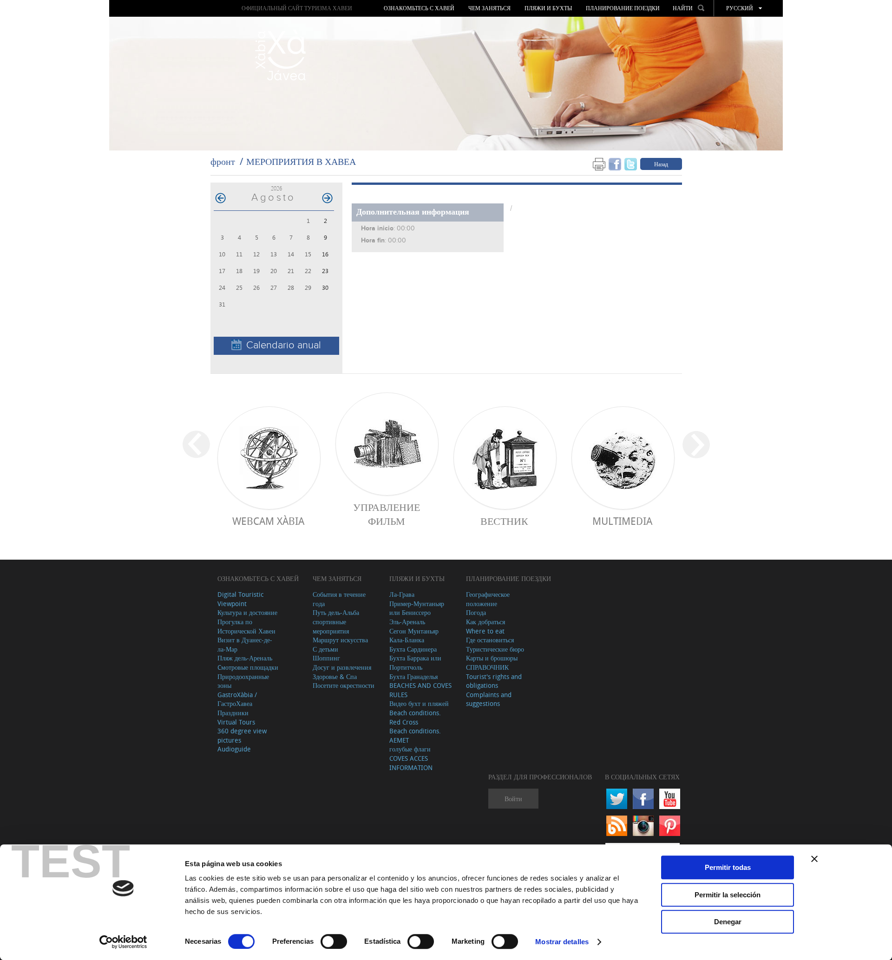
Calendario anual (283, 345)
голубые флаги (410, 748)
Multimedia (622, 521)
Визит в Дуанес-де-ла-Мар (244, 644)
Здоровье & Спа (335, 676)
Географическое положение (488, 599)
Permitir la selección (728, 895)
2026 (276, 188)
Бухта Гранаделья (413, 676)
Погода (476, 612)
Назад (661, 164)
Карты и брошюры (492, 657)
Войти (513, 798)
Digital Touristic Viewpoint (240, 599)
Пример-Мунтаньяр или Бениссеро (416, 608)
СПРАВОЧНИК (487, 667)
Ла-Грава (401, 594)
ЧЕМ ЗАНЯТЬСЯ (489, 8)
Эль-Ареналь (407, 621)
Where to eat (485, 631)
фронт (222, 161)
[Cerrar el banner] (814, 859)
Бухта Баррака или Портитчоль (415, 662)
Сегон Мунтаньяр (414, 631)
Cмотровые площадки (247, 667)
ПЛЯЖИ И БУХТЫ (548, 8)
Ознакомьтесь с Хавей (419, 8)
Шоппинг (326, 657)
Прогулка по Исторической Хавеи (246, 626)
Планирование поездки (623, 8)
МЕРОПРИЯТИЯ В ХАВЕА (301, 161)
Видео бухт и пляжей (419, 703)
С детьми (325, 649)
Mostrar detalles (562, 942)
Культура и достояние (247, 612)
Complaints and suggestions (489, 699)
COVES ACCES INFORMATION (411, 763)
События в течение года (339, 599)
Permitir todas (728, 867)
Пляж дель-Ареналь (244, 657)
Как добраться (485, 621)
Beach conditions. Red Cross (415, 717)
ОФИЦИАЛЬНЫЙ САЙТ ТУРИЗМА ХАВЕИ (297, 8)
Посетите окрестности (343, 685)
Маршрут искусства (340, 639)
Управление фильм (386, 514)
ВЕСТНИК (504, 521)
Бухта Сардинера (413, 649)
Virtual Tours (236, 722)
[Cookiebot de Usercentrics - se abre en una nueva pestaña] (123, 942)
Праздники (233, 712)
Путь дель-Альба (336, 612)
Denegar (727, 922)
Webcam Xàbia (268, 521)
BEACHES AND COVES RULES (420, 690)
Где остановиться (490, 639)
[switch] (334, 941)
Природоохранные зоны (243, 681)
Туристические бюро (495, 649)
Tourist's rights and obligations (494, 681)
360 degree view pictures (242, 735)
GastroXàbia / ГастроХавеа (237, 699)
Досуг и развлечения (342, 667)
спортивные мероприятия (331, 626)
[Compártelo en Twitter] (630, 164)
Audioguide (234, 748)
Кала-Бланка (406, 639)
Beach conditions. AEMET (415, 735)
